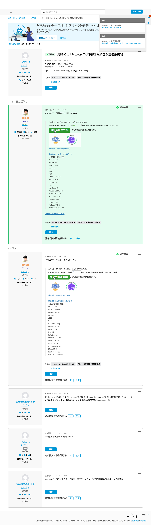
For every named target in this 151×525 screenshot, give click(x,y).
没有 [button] (78, 238)
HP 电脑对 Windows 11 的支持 (112, 27)
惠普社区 (11, 18)
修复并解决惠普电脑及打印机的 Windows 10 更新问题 (121, 43)
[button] (139, 52)
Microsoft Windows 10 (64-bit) (63, 77)
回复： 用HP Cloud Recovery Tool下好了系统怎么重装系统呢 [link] (61, 18)
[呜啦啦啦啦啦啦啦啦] (25, 395)
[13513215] (25, 55)
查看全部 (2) (55, 82)
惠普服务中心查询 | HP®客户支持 (60, 154)
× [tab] (144, 16)
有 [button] (71, 238)
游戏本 (33, 18)
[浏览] (10, 12)
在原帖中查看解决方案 (55, 213)
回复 (51, 87)
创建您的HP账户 (47, 38)
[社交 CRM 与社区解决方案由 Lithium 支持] (132, 516)
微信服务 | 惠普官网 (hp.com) (59, 148)
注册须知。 (144, 521)
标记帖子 (25, 83)
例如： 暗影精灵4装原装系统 (89, 77)
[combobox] (73, 11)
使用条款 (135, 521)
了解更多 (63, 38)
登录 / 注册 (137, 11)
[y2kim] (25, 112)
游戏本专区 (23, 18)
